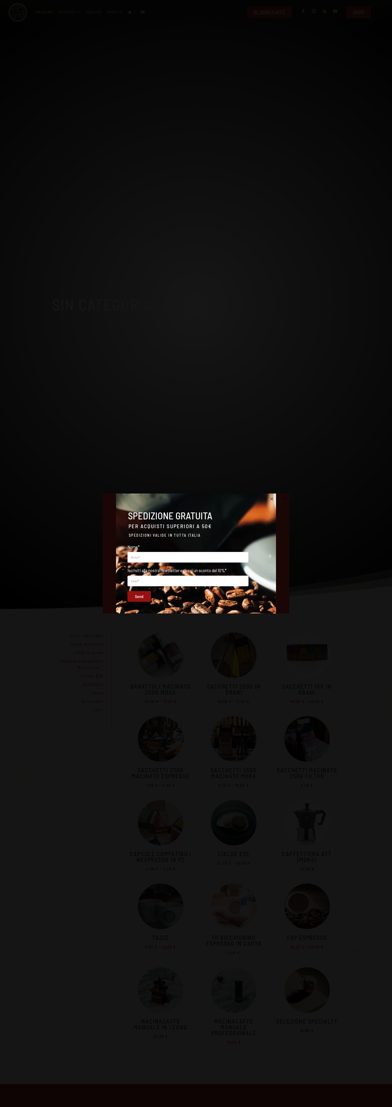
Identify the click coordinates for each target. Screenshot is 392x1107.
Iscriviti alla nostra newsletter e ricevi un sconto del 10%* (177, 570)
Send (139, 596)
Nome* (133, 547)
